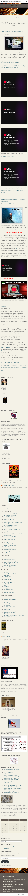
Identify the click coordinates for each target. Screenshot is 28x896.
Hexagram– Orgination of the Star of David (12, 529)
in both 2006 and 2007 (6, 347)
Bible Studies (6, 874)
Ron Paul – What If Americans (9, 541)
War (5, 187)
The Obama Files (7, 546)
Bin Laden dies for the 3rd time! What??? (12, 31)
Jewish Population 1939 (8, 531)
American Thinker (7, 518)
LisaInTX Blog (8, 10)
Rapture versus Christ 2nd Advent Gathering (13, 889)
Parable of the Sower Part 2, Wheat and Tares (12, 771)
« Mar (2, 835)
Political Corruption (8, 886)
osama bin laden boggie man (8, 190)
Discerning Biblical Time (8, 508)
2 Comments (11, 203)
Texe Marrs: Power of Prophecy (10, 543)
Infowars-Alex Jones (8, 485)
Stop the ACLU (7, 542)
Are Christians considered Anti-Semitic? (11, 769)
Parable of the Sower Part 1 (9, 772)
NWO (16, 368)
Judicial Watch (6, 532)
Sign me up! (5, 862)
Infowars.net (3, 306)
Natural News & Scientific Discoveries (11, 562)
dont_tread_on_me (4, 368)
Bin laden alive (4, 367)
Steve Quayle (6, 586)
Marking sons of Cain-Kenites (9, 608)
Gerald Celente (6, 575)
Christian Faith (15, 874)
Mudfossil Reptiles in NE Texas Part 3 (11, 775)
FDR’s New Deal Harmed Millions (10, 525)
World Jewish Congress (8, 616)
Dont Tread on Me (23, 367)
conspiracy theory (16, 367)
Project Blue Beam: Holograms (9, 565)
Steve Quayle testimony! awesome (10, 588)
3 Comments (11, 33)
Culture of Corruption (8, 876)
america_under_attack (18, 365)
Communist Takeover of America (10, 573)
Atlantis (5, 558)
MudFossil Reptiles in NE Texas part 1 (11, 779)
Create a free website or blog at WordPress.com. (11, 870)
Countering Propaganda (8, 523)
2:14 (17, 248)
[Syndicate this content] (1, 485)
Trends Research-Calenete (8, 589)
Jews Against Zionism (8, 603)
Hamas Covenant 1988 (8, 528)
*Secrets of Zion (7, 598)
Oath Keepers (6, 636)
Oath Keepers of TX (7, 538)
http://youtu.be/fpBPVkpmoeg (7, 156)
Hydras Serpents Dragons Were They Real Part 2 (13, 784)
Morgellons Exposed (7, 535)
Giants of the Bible (7, 576)
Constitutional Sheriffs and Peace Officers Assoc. (13, 522)
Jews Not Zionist (7, 605)
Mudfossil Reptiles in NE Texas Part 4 (11, 773)
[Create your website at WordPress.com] (14, 1)
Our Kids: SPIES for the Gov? (9, 539)
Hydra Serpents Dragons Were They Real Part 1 (13, 785)
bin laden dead (22, 187)
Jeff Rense (5, 578)
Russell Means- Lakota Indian (9, 582)
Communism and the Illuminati (10, 599)
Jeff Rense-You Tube (7, 579)
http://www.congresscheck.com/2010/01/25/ (10, 362)
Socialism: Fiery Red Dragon (9, 791)
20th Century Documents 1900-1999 (11, 513)
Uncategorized (7, 365)
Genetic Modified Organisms (9, 881)
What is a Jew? (6, 613)
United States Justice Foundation (10, 549)
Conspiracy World (7, 521)
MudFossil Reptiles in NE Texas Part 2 (11, 778)
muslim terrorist (11, 368)
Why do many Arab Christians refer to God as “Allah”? (14, 615)
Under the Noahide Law (8, 548)
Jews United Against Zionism (9, 606)
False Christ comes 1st (19, 879)
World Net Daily (7, 551)
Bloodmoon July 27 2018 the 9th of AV (11, 792)
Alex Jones (6, 572)
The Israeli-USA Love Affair (9, 612)
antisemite (24, 365)
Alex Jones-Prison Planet (8, 516)
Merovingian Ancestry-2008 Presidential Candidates (14, 533)
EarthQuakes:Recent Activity (9, 559)
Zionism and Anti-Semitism (9, 592)
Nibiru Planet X (7, 563)
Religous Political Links (8, 891)
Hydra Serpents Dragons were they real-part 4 (12, 776)
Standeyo (5, 585)
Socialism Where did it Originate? (10, 786)
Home (2, 17)
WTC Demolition (7, 552)
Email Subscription (6, 851)
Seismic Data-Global (7, 566)
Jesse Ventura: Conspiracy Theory (10, 581)
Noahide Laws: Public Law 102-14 (10, 536)
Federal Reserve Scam (8, 526)
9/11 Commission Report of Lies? (10, 515)
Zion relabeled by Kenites (11, 187)
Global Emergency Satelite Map (10, 561)
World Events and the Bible (9, 591)
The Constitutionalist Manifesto (10, 545)
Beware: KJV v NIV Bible (9, 519)
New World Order (19, 884)
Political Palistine (7, 609)
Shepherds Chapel (7, 583)
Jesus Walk (6, 602)
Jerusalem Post (6, 601)
